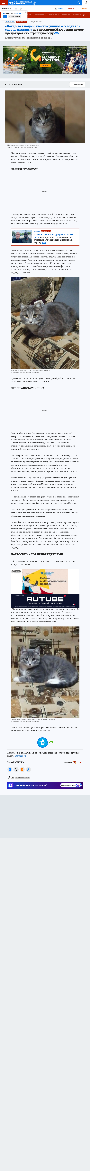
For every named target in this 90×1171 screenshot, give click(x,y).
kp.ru (79, 762)
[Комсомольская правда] (20, 3)
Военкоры (66, 15)
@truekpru (20, 755)
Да (5, 16)
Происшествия (10, 21)
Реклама (70, 9)
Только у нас (54, 15)
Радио (60, 9)
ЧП (13, 777)
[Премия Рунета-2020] (34, 3)
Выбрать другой (14, 16)
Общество (37, 231)
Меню (4, 2)
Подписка (82, 9)
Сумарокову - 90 (40, 15)
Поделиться (78, 84)
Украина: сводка (79, 15)
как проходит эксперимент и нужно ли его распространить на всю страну (54, 238)
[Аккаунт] (86, 2)
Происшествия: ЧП (22, 777)
